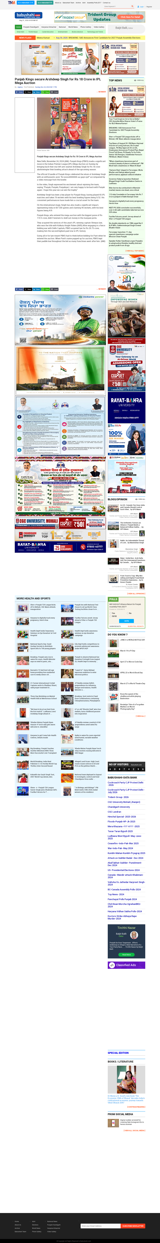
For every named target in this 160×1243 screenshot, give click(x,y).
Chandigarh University (119, 807)
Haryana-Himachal (48, 27)
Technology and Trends (95, 32)
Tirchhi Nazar (33, 32)
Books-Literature (77, 32)
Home (18, 27)
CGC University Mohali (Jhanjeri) (124, 802)
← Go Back (101, 91)
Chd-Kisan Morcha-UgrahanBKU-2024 (124, 905)
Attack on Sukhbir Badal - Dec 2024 (125, 858)
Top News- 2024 (116, 894)
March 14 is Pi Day (127, 651)
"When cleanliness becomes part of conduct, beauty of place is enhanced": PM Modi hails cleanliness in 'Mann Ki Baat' (126, 163)
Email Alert (20, 32)
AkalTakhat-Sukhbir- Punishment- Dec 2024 (125, 864)
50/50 (114, 616)
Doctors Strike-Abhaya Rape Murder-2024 (122, 917)
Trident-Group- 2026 (118, 797)
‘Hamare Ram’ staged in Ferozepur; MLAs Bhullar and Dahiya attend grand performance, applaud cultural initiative (126, 172)
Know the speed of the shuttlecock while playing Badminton (130, 696)
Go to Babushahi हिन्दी (45, 3)
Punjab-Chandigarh (31, 27)
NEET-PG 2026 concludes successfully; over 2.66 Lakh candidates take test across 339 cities (126, 210)
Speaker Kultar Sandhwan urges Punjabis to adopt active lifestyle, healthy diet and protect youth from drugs (126, 243)
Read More (126, 954)
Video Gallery (99, 27)
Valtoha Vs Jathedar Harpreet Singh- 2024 (126, 883)
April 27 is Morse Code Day (131, 662)
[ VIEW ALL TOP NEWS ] (135, 251)
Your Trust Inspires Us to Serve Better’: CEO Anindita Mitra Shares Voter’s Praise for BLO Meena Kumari (125, 121)
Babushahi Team (68, 3)
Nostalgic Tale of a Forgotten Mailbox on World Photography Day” (132, 706)
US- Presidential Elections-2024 (124, 870)
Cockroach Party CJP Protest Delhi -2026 (125, 783)
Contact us (106, 3)
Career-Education (48, 32)
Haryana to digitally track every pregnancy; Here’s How (126, 202)
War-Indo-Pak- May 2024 (120, 848)
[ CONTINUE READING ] (136, 1107)
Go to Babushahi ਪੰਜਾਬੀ (25, 3)
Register (149, 7)
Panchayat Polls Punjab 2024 (122, 899)
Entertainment (63, 32)
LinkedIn (36, 92)
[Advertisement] (25, 135)
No (130, 613)
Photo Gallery (85, 27)
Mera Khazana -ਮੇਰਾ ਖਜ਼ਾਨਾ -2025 (124, 826)
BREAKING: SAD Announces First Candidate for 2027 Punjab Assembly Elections (62, 37)
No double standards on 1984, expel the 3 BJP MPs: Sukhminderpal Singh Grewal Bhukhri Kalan (126, 225)
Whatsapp (45, 92)
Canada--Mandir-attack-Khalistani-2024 (125, 876)
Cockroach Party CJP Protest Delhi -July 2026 (126, 791)
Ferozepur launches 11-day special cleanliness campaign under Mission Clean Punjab (124, 234)
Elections (35, 1225)
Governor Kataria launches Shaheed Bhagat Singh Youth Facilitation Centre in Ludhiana (125, 181)
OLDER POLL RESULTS (136, 626)
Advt (84, 3)
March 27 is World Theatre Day (132, 683)
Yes (113, 613)
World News (73, 27)
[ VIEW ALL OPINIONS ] (136, 593)
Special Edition (118, 1053)
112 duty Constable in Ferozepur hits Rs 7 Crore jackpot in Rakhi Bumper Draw (126, 195)
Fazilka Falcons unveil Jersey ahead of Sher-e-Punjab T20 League (125, 218)
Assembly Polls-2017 (94, 3)
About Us (18, 1225)
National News (52, 1221)
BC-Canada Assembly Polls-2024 (124, 889)
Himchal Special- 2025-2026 (122, 816)
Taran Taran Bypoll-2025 (120, 831)
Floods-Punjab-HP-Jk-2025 (121, 821)
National (62, 27)
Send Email (54, 92)
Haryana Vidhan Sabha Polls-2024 (125, 911)
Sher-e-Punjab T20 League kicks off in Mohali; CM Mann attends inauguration (125, 138)
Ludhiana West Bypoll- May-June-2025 (125, 837)
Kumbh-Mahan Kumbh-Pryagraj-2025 (126, 853)
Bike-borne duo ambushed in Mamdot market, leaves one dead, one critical (124, 189)
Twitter (28, 92)
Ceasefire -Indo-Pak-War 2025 (123, 843)
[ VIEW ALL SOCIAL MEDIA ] (134, 1130)
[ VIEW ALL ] (140, 716)
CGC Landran (114, 812)
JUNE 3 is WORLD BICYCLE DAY (132, 640)
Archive (78, 3)
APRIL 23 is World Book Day (131, 673)
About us (58, 3)
